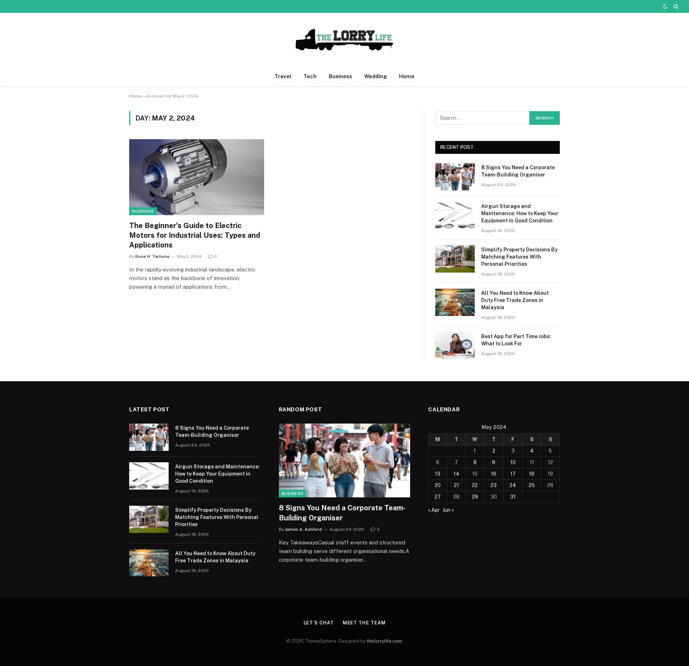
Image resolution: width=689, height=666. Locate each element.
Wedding (375, 76)
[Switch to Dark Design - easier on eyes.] (665, 6)
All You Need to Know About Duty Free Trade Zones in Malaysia (515, 300)
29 (475, 497)
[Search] (675, 6)
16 (493, 474)
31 (513, 497)
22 (475, 485)
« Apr (434, 510)
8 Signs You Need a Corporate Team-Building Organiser (518, 171)
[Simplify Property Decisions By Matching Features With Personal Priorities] (455, 259)
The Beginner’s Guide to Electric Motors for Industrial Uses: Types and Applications (194, 235)
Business (340, 76)
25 (532, 485)
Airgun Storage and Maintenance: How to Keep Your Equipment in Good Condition (519, 213)
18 (531, 474)
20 (438, 485)
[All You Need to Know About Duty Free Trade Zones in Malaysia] (455, 302)
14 (456, 474)
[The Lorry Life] (344, 40)
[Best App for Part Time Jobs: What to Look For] (455, 345)
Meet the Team (364, 622)
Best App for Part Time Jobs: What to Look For (516, 340)
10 (513, 462)
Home (406, 76)
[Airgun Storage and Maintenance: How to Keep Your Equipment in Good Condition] (455, 215)
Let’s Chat (319, 622)
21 (456, 485)
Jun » (448, 510)
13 (437, 474)
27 (438, 497)
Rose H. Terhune (152, 256)
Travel (283, 76)
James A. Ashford (303, 529)
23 (494, 485)
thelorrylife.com (384, 641)
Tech (310, 76)
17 (513, 474)
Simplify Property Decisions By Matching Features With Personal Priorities (519, 257)
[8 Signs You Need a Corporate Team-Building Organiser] (455, 176)
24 (513, 485)
